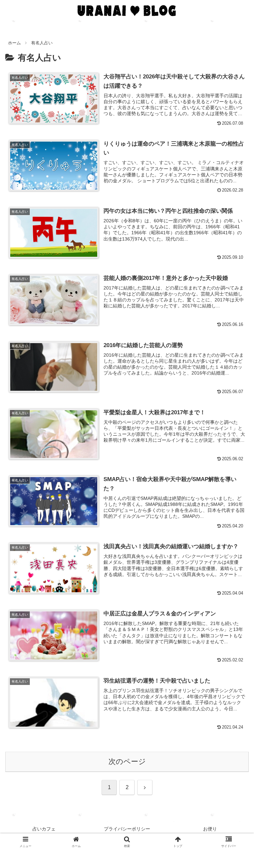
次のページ (127, 761)
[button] (234, 829)
